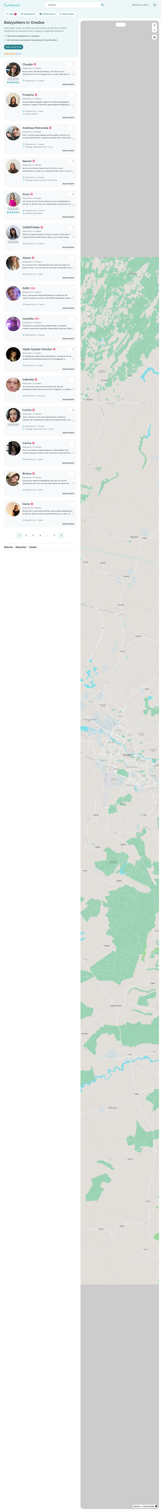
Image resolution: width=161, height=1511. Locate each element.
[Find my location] (154, 37)
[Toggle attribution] (156, 1506)
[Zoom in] (154, 25)
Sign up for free (14, 47)
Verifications (48, 14)
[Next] (61, 535)
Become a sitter (140, 5)
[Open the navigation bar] (154, 5)
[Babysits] (12, 5)
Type (12, 14)
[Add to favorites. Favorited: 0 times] (71, 95)
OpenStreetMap (148, 1506)
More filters (68, 14)
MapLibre (137, 1506)
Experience (29, 14)
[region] (119, 765)
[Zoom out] (154, 30)
